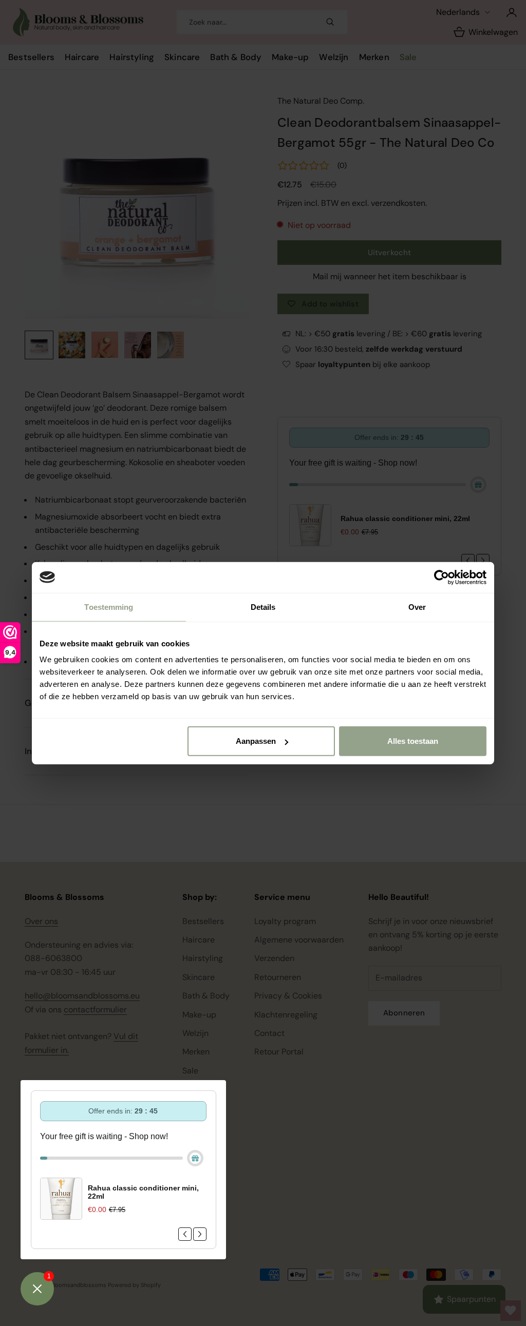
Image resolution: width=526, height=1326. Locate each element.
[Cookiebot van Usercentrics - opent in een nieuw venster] (441, 577)
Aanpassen (256, 741)
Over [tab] (417, 606)
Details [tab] (263, 606)
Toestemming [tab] (108, 606)
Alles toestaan (412, 741)
